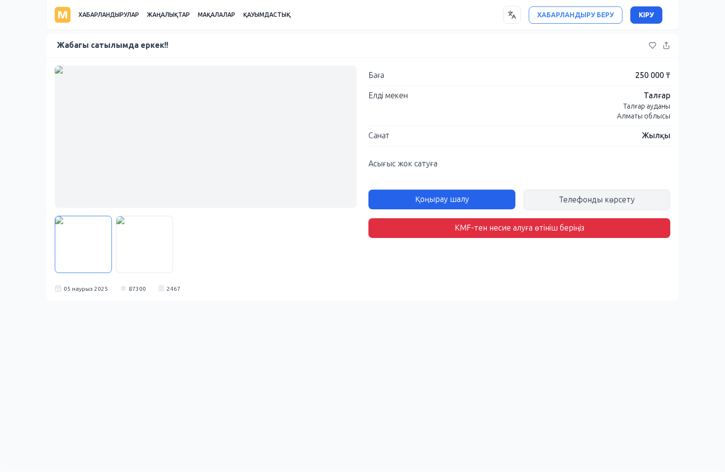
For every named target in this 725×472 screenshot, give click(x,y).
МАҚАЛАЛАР (216, 14)
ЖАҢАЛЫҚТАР (168, 14)
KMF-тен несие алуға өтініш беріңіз (519, 228)
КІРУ (646, 15)
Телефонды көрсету (597, 199)
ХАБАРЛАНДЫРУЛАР (108, 14)
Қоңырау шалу (442, 199)
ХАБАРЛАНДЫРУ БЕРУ (575, 15)
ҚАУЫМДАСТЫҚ (266, 14)
